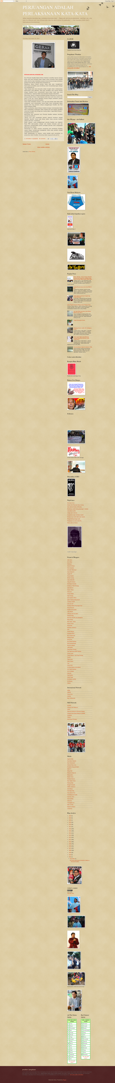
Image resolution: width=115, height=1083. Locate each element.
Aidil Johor (69, 560)
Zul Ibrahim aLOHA (71, 679)
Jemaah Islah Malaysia (72, 707)
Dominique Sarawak (71, 583)
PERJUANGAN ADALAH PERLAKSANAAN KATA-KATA (55, 10)
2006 (70, 850)
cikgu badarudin (70, 579)
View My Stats (70, 893)
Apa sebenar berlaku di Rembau (74, 507)
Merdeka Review (71, 778)
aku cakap (69, 562)
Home (47, 144)
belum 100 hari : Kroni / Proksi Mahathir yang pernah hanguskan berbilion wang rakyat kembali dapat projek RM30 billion (83, 278)
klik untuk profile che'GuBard (76, 1074)
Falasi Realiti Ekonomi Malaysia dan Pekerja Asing (78, 304)
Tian (68, 663)
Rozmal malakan (71, 645)
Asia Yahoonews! (71, 763)
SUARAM (69, 715)
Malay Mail (69, 771)
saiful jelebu (70, 647)
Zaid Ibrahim (70, 675)
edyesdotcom (70, 587)
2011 (70, 839)
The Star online (70, 796)
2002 (70, 856)
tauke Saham (70, 661)
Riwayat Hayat (70, 637)
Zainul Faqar (70, 677)
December (72, 858)
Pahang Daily (70, 782)
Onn (68, 629)
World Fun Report (71, 806)
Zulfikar (69, 683)
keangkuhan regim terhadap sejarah (75, 514)
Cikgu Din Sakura (71, 581)
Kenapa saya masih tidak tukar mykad (76, 516)
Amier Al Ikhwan (71, 566)
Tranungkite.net (70, 802)
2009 (70, 843)
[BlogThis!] (52, 139)
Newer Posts (27, 144)
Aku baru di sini (70, 503)
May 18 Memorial (71, 698)
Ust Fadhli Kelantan (71, 669)
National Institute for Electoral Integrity (76, 711)
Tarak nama (70, 659)
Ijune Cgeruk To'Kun (71, 597)
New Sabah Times (71, 780)
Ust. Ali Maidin (70, 671)
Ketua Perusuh (70, 607)
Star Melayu (70, 788)
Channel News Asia (71, 765)
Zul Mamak (69, 681)
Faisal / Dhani (70, 589)
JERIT (68, 709)
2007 (70, 848)
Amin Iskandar (70, 568)
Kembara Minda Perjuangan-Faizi (74, 605)
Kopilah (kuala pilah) (71, 609)
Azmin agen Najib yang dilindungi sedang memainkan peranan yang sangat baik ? (81, 338)
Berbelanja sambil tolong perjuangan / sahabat (77, 509)
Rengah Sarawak (71, 784)
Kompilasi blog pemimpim (73, 767)
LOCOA (69, 696)
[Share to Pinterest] (57, 139)
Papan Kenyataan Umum (79, 320)
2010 (70, 841)
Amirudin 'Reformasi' (72, 569)
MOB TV (69, 769)
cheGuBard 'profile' (71, 510)
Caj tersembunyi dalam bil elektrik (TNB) (83, 347)
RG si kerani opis (71, 635)
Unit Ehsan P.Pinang (72, 719)
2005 (70, 852)
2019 (70, 822)
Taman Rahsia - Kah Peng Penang (75, 655)
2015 (70, 831)
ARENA (69, 692)
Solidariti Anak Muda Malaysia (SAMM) (76, 713)
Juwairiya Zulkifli (71, 601)
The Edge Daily (70, 790)
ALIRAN (69, 705)
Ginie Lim (69, 591)
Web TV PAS (70, 804)
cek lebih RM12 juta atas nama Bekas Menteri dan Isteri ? (82, 312)
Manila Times (70, 776)
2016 (70, 828)
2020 (70, 820)
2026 (70, 815)
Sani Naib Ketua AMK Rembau (74, 651)
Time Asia (69, 800)
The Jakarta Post (71, 792)
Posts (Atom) (32, 151)
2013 (70, 835)
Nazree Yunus (70, 623)
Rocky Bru (69, 639)
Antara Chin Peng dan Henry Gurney (75, 505)
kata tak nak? (70, 603)
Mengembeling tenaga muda (73, 518)
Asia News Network (71, 761)
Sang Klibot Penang (71, 649)
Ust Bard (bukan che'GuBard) (73, 667)
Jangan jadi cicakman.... (72, 512)
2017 (70, 826)
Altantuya (69, 564)
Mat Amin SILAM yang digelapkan (75, 617)
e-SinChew (69, 808)
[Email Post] (48, 138)
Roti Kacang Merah (71, 643)
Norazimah (69, 625)
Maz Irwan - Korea (71, 621)
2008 (70, 846)
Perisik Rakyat (70, 631)
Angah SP (69, 573)
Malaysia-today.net (71, 772)
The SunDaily (70, 798)
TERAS (69, 717)
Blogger (64, 1079)
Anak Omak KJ (70, 572)
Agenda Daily (70, 759)
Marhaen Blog (70, 615)
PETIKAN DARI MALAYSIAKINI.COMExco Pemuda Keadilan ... (79, 861)
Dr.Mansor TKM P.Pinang (73, 585)
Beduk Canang (70, 577)
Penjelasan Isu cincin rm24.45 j (74, 520)
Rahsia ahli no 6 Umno (72, 522)
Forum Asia (69, 694)
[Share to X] (54, 139)
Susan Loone (70, 653)
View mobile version (43, 147)
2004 (70, 854)
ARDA (68, 690)
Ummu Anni (70, 665)
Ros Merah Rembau (71, 641)
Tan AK (69, 657)
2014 (70, 833)
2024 (70, 818)
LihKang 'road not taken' (72, 613)
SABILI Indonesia (71, 786)
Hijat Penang (70, 595)
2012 (70, 837)
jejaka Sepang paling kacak (73, 599)
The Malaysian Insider (72, 794)
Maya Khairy (70, 619)
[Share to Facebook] (55, 139)
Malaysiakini (70, 774)
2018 (70, 824)
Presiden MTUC (70, 633)
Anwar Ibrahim (70, 576)
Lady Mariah (70, 611)
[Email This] (51, 139)
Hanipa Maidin (70, 593)
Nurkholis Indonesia (71, 627)
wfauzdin (69, 673)
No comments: (42, 138)
